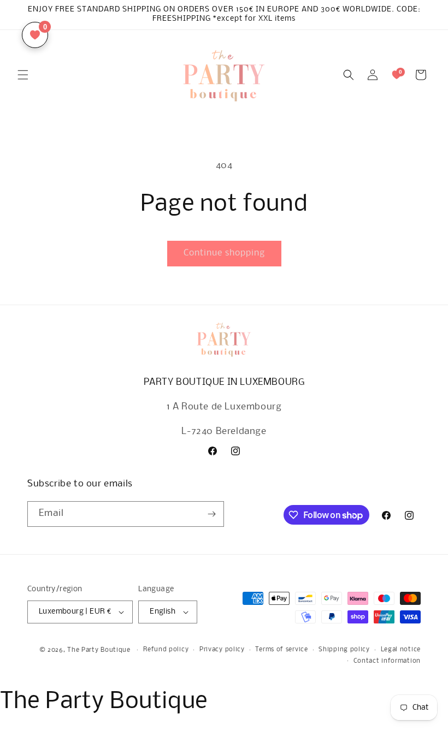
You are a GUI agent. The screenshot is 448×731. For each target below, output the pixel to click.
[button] (23, 75)
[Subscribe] (211, 514)
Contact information (387, 661)
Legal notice (401, 649)
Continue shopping (224, 253)
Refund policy (165, 649)
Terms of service (281, 649)
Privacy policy (222, 649)
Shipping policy (344, 649)
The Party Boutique (99, 650)
